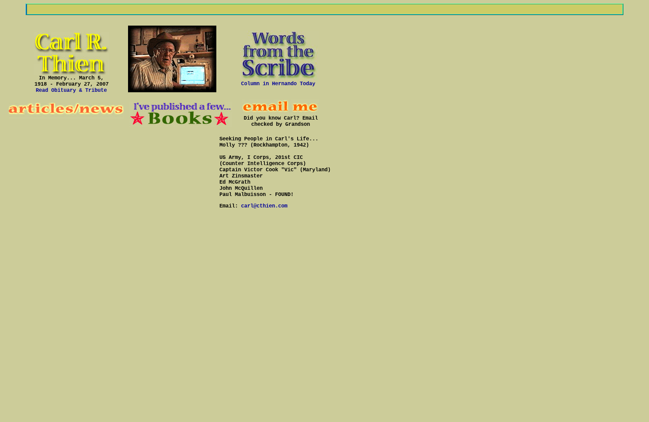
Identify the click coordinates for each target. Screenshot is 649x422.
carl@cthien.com (264, 206)
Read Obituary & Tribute (71, 90)
